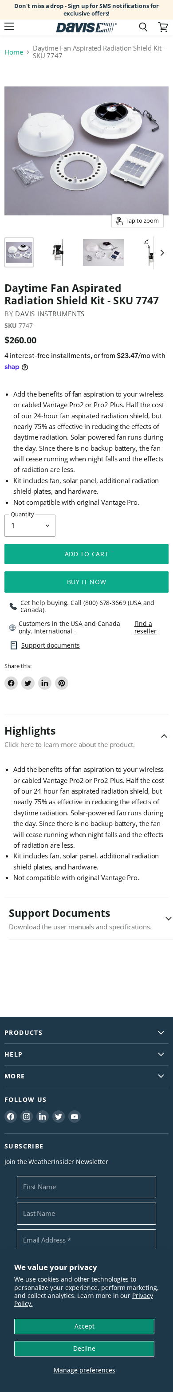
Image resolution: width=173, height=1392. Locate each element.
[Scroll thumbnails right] (160, 252)
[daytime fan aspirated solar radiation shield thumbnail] (57, 252)
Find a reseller (145, 627)
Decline (84, 1348)
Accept (84, 1326)
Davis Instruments (50, 313)
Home (13, 52)
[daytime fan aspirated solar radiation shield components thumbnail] (19, 252)
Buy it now (86, 582)
